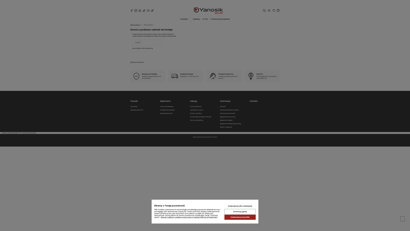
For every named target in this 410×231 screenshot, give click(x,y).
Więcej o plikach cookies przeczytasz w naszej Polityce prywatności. (189, 217)
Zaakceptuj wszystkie (240, 217)
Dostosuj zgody (240, 211)
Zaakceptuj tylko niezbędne (240, 206)
